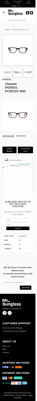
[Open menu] (3, 12)
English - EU (15, 6)
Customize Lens (25, 150)
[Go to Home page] (15, 12)
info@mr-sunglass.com (11, 309)
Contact (5, 352)
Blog (4, 349)
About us (6, 346)
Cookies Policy (8, 395)
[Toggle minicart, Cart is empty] (31, 12)
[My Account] (27, 12)
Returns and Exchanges (12, 328)
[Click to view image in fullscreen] (17, 50)
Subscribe (25, 288)
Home (7, 30)
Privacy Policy (21, 395)
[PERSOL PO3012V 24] (17, 115)
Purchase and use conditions (14, 331)
